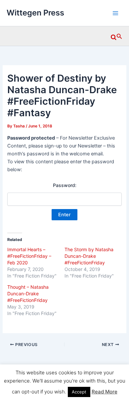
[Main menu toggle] (115, 13)
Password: (64, 185)
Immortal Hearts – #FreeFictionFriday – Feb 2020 (29, 256)
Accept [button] (79, 391)
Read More (104, 391)
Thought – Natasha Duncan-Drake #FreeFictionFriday (28, 293)
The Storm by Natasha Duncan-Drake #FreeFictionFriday (88, 256)
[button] (116, 36)
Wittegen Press (35, 12)
